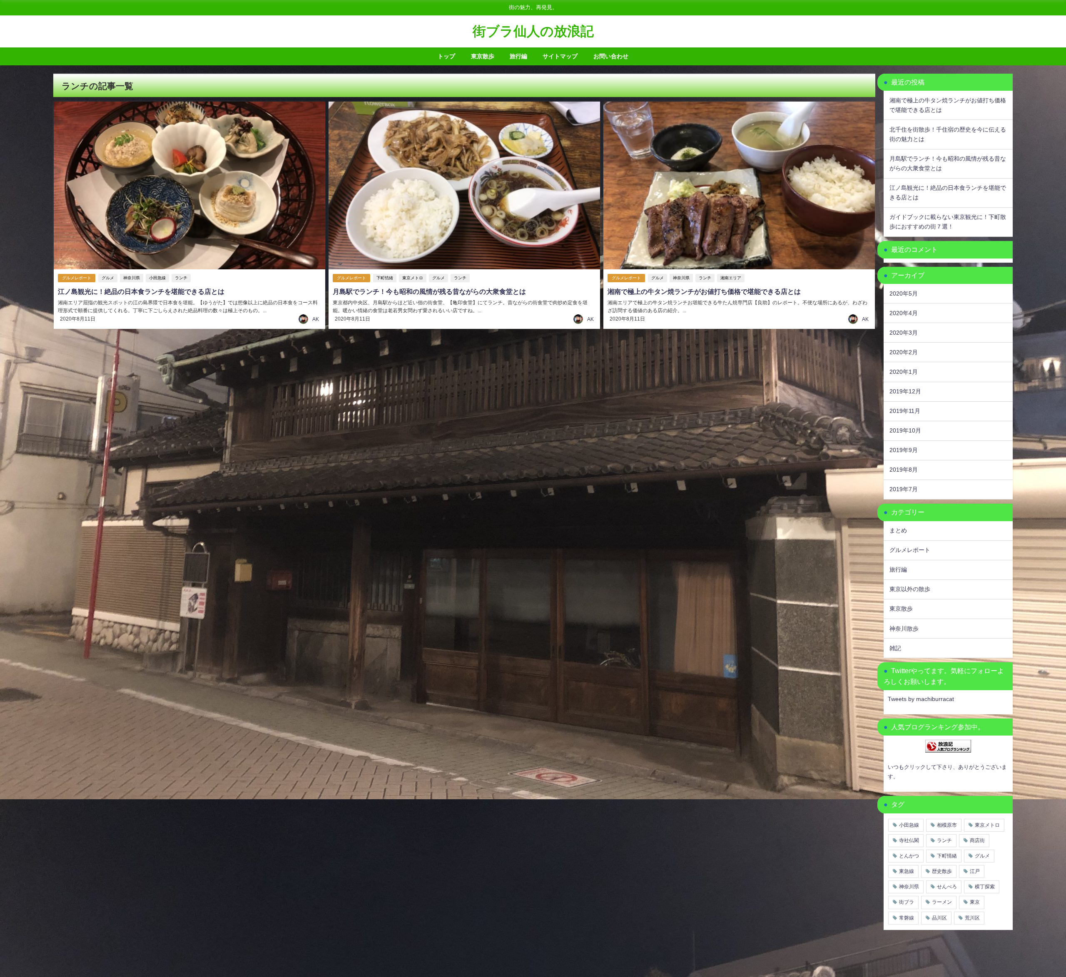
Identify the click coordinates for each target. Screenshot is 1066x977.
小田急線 (157, 278)
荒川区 (972, 917)
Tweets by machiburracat (921, 699)
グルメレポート (76, 278)
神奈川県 (131, 278)
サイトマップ (560, 56)
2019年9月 (903, 450)
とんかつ (909, 855)
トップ (446, 56)
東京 (975, 902)
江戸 (975, 871)
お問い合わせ (610, 56)
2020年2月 (903, 352)
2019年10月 (905, 430)
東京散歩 (482, 56)
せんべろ (947, 886)
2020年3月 (903, 333)
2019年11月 (904, 411)
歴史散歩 (942, 871)
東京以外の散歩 (909, 589)
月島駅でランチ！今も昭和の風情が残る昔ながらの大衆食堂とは (429, 291)
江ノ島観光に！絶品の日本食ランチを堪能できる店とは (141, 291)
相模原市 (947, 825)
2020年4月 (903, 313)
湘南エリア (730, 278)
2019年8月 (903, 469)
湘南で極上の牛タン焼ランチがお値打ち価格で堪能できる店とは (704, 291)
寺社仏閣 (909, 840)
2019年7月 (903, 489)
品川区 (939, 917)
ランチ (181, 278)
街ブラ (906, 902)
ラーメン (942, 902)
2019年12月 (905, 391)
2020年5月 (903, 293)
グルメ (108, 278)
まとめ (898, 530)
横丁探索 (985, 886)
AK (315, 319)
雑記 (895, 648)
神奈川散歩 (904, 628)
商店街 (977, 840)
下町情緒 (384, 278)
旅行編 (518, 56)
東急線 (906, 871)
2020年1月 (903, 372)
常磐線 (906, 917)
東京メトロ (412, 278)
